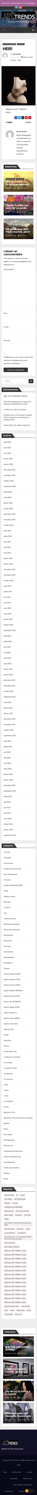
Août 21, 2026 (11, 1353)
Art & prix (7, 880)
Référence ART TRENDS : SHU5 (15, 1302)
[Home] (3, 30)
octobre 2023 (8, 580)
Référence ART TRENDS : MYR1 (15, 1278)
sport (6, 1310)
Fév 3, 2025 (11, 212)
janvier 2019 (8, 830)
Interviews (7, 1040)
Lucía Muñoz (8, 1101)
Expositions (8, 963)
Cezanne (7, 907)
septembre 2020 (10, 735)
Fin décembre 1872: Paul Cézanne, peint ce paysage (18, 232)
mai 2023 (7, 603)
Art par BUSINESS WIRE (13, 885)
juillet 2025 (8, 492)
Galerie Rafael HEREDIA (9, 44)
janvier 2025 (8, 508)
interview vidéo (9, 1229)
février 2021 (8, 708)
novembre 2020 (9, 724)
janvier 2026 (8, 464)
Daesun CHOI (8, 1211)
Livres (6, 1096)
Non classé (8, 1134)
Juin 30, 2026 (11, 1420)
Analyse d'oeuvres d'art (12, 869)
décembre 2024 (9, 514)
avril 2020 (7, 763)
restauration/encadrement (13, 1151)
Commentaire (9, 269)
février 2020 (8, 774)
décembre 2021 (9, 680)
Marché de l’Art (16, 1472)
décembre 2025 (9, 470)
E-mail (6, 327)
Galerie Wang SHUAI (12, 1007)
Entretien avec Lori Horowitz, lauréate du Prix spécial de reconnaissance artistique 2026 (18, 417)
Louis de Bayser (9, 1233)
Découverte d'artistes (11, 924)
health (6, 1219)
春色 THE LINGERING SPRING (16, 396)
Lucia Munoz (21, 1233)
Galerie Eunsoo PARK (12, 985)
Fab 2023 (27, 1215)
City (5, 913)
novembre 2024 (9, 520)
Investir (6, 1046)
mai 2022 (7, 652)
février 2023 (8, 619)
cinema (15, 1203)
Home (5, 1472)
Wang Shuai (20, 1310)
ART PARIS (8, 1199)
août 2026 (7, 442)
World (6, 1179)
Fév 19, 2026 (11, 188)
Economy (7, 946)
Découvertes (8, 935)
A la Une (7, 852)
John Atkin (20, 1229)
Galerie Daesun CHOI (12, 979)
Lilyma (25, 202)
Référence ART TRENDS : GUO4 (15, 1263)
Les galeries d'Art (10, 1068)
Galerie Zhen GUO (11, 1024)
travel (12, 1310)
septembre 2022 (10, 630)
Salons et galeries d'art (12, 1157)
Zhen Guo (18, 1314)
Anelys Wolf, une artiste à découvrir (17, 425)
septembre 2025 (10, 486)
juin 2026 (7, 448)
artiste (6, 891)
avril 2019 (7, 813)
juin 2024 (7, 542)
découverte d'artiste (22, 1211)
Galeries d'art (9, 1029)
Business (7, 902)
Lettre (6, 1085)
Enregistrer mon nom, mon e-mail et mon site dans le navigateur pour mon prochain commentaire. (18, 360)
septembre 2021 (10, 697)
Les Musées (8, 1074)
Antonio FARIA (9, 1195)
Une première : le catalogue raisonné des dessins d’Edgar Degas (18, 185)
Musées (7, 1123)
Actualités (7, 858)
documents (8, 941)
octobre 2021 (8, 691)
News (6, 1129)
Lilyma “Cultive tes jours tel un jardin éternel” (17, 208)
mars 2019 (8, 819)
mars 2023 (8, 614)
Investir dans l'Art (10, 1051)
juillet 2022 (8, 641)
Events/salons (9, 957)
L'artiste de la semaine (12, 1057)
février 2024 (8, 558)
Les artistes (9, 202)
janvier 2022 (8, 675)
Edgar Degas (8, 1215)
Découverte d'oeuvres (12, 930)
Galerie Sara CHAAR (12, 996)
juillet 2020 (8, 747)
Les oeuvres (20, 44)
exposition (18, 1215)
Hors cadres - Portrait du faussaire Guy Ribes (17, 1224)
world (29, 1310)
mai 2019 (7, 807)
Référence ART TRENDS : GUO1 (15, 1251)
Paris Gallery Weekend (11, 1247)
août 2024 (7, 531)
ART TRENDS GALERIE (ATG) (23, 1485)
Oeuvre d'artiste (9, 1243)
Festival (7, 968)
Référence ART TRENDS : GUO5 (15, 1266)
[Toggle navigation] (18, 30)
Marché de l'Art (9, 1112)
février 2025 (8, 503)
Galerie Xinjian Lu (10, 1013)
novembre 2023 (9, 575)
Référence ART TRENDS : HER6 (15, 1274)
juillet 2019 (8, 796)
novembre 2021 (9, 686)
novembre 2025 (9, 475)
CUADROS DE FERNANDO (13, 1207)
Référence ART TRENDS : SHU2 (15, 1290)
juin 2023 (7, 597)
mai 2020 (7, 758)
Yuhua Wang (8, 1314)
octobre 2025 (8, 481)
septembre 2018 (10, 835)
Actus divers (8, 863)
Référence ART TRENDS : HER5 (15, 1270)
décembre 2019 (9, 785)
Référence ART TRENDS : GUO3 (15, 1259)
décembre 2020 (9, 719)
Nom (6, 313)
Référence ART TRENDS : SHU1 (15, 1286)
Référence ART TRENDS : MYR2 (15, 1282)
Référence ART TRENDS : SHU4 (15, 1298)
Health (6, 1035)
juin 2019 (7, 802)
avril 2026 (7, 453)
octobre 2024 (8, 525)
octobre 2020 (8, 730)
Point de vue (8, 1146)
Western (7, 1173)
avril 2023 (7, 608)
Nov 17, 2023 (11, 235)
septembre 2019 (10, 791)
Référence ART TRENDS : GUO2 (15, 1255)
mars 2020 (8, 769)
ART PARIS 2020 (19, 1199)
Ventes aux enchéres (11, 1168)
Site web (7, 340)
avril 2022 (7, 658)
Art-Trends (17, 54)
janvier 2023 (8, 625)
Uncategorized (9, 1162)
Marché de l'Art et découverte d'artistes (18, 1118)
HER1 (7, 48)
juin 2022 (7, 647)
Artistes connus (9, 896)
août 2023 (7, 586)
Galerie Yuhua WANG (12, 1018)
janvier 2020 (8, 780)
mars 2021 (8, 702)
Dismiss (32, 3)
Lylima (6, 1107)
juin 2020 (7, 752)
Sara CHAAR (25, 1306)
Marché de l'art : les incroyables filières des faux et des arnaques (18, 1238)
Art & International (10, 874)
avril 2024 (7, 553)
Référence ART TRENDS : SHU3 (15, 1294)
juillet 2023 (8, 592)
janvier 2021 (8, 713)
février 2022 (8, 669)
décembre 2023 (9, 569)
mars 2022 (8, 664)
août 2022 (7, 636)
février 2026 (8, 459)
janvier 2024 (8, 564)
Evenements (8, 952)
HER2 (9, 122)
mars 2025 (8, 497)
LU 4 (28, 122)
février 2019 (8, 824)
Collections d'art (10, 179)
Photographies (9, 1140)
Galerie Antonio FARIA (12, 974)
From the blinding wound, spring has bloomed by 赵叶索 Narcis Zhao (16, 1373)
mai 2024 (7, 547)
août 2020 (7, 741)
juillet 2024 (8, 536)
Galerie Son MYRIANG (12, 1002)
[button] (33, 30)
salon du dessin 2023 (11, 1306)
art (17, 1195)
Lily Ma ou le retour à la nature (15, 409)
